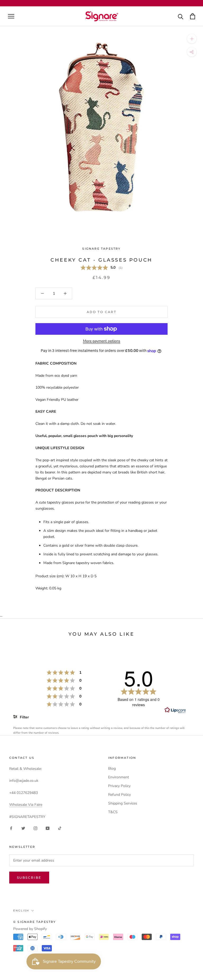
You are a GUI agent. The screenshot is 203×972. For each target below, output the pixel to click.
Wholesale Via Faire (25, 804)
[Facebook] (11, 828)
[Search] (180, 16)
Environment (118, 777)
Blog (112, 768)
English (21, 910)
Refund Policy (119, 794)
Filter (24, 717)
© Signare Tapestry (34, 922)
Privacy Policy (119, 785)
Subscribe (29, 878)
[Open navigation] (11, 16)
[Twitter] (23, 828)
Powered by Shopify (30, 928)
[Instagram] (35, 828)
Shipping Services (122, 803)
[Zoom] (191, 38)
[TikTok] (60, 828)
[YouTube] (47, 828)
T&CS (113, 812)
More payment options (101, 340)
